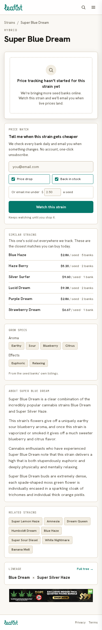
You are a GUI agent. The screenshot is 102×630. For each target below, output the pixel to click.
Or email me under (25, 192)
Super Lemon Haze (25, 521)
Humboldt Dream (24, 531)
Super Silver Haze (53, 577)
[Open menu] (93, 7)
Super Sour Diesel (25, 540)
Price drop (25, 179)
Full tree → (85, 569)
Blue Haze (51, 531)
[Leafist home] (13, 7)
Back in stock (70, 179)
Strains (9, 22)
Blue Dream (19, 577)
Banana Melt (21, 549)
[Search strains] (83, 7)
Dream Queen (77, 521)
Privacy (80, 622)
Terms (93, 622)
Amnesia (53, 521)
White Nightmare (57, 540)
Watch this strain (51, 206)
